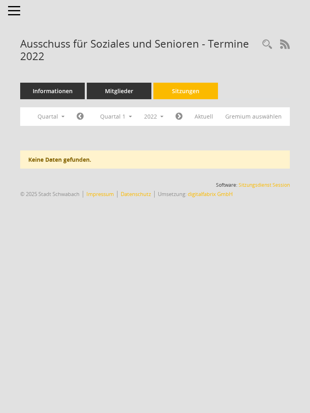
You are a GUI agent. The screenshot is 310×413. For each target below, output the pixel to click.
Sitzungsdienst (264, 184)
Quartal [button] (49, 116)
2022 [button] (151, 116)
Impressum (100, 194)
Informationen (53, 91)
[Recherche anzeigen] (267, 44)
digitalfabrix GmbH (210, 194)
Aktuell (204, 116)
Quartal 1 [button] (113, 116)
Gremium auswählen (253, 116)
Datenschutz (136, 194)
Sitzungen (185, 91)
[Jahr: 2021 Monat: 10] (80, 116)
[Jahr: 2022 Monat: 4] (179, 116)
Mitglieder (119, 91)
